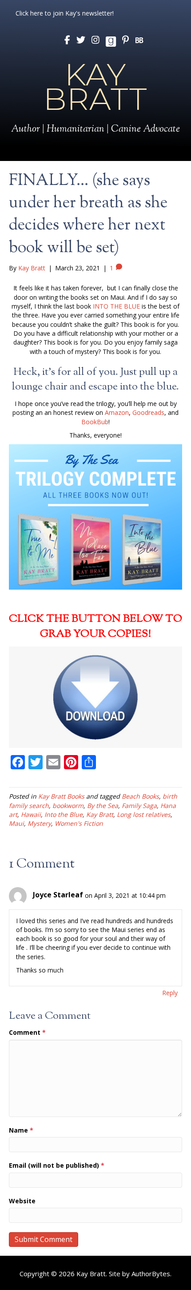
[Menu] (95, 153)
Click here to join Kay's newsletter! (65, 13)
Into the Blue (63, 814)
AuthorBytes (150, 1273)
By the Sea (102, 805)
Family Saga (139, 805)
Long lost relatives (144, 814)
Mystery (39, 823)
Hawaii (31, 814)
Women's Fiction (79, 823)
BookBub (94, 422)
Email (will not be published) (56, 1165)
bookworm (68, 805)
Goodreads (148, 412)
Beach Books (140, 796)
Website (22, 1201)
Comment (27, 1032)
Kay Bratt (99, 814)
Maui (16, 823)
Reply (170, 993)
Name (21, 1130)
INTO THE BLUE (116, 306)
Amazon (117, 412)
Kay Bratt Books (61, 796)
